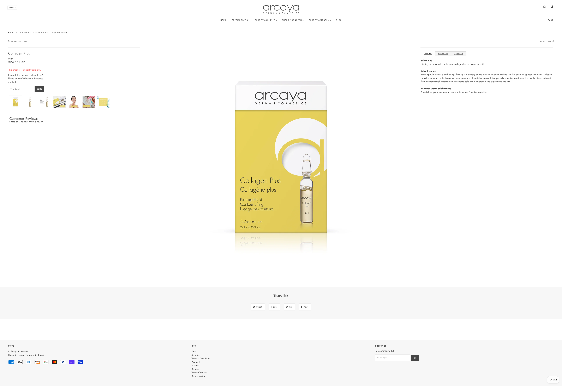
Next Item (546, 41)
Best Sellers (41, 33)
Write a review (36, 121)
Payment (195, 362)
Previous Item (18, 41)
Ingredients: (458, 53)
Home (11, 33)
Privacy (194, 365)
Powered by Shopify (36, 355)
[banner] (281, 9)
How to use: (443, 53)
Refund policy (198, 376)
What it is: (428, 53)
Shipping (195, 355)
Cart (550, 20)
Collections (25, 33)
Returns (194, 369)
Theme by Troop (16, 355)
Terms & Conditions (200, 358)
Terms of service (199, 372)
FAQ (193, 351)
